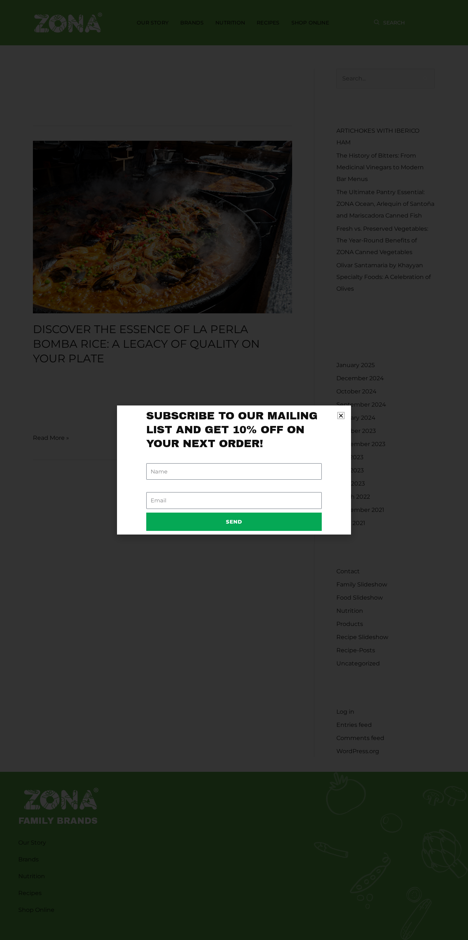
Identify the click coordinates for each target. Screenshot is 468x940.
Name (155, 458)
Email (154, 487)
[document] (234, 470)
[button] (341, 415)
